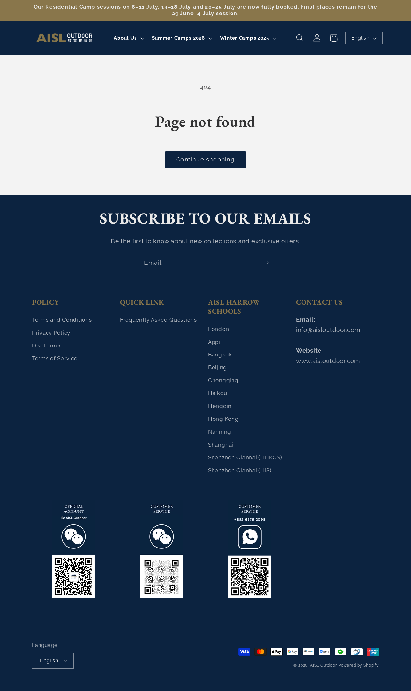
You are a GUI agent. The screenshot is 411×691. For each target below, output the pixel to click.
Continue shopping (205, 159)
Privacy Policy (51, 332)
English (360, 38)
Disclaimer (46, 345)
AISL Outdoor (323, 665)
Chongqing (223, 380)
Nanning (219, 431)
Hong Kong (223, 419)
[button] (128, 38)
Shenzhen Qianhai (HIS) (240, 470)
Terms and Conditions (62, 320)
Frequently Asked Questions (158, 320)
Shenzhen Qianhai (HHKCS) (245, 457)
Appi (214, 342)
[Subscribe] (266, 263)
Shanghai (220, 444)
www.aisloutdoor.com (328, 360)
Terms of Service (55, 358)
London (218, 329)
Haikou (217, 393)
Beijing (217, 367)
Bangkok (220, 354)
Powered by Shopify (358, 665)
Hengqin (220, 406)
